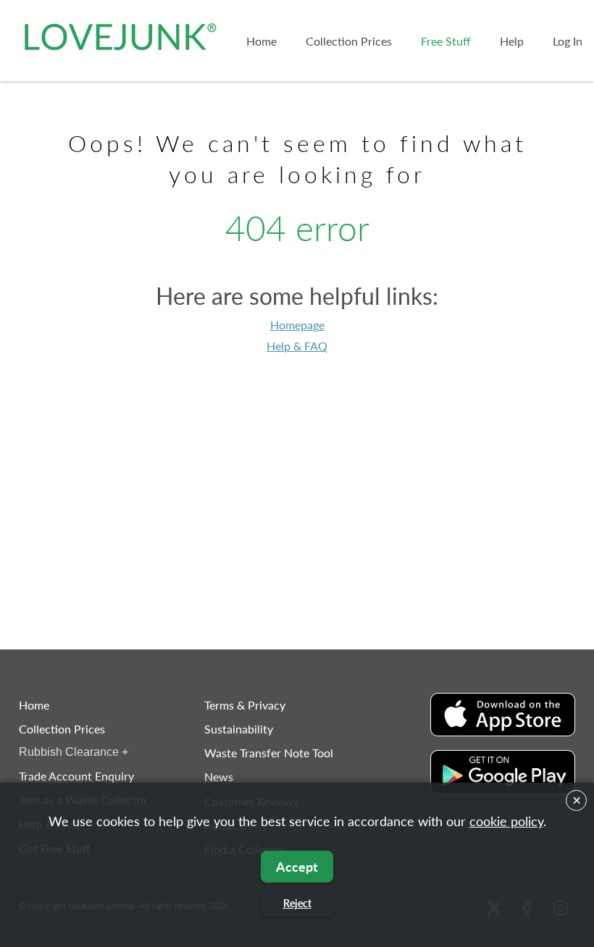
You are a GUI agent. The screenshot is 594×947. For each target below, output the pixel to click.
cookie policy (506, 821)
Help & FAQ (297, 346)
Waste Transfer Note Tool (268, 752)
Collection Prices (62, 729)
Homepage (297, 325)
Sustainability (238, 729)
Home (34, 705)
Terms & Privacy (244, 705)
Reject (297, 903)
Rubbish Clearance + (73, 752)
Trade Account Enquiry (76, 776)
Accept (297, 867)
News (218, 776)
